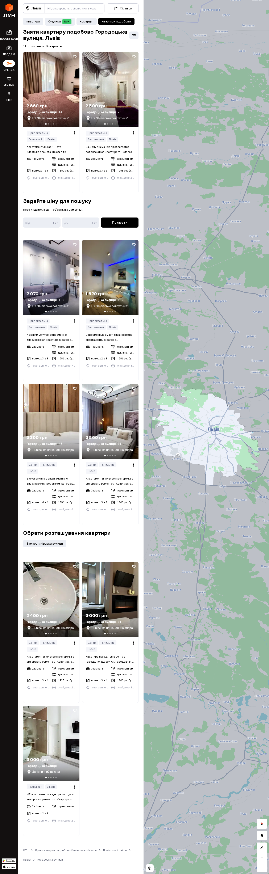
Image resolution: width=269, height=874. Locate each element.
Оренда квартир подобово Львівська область (66, 850)
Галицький (35, 139)
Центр (33, 464)
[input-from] (42, 223)
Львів (51, 139)
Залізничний (96, 139)
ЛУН (26, 850)
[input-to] (81, 223)
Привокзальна (38, 133)
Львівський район (115, 850)
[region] (206, 437)
